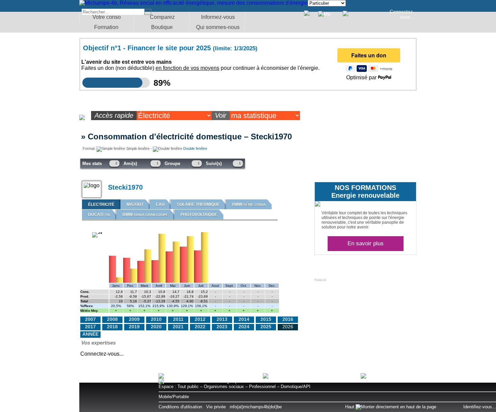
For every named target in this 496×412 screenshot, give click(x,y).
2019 (134, 326)
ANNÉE (90, 334)
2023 (222, 326)
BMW (249, 204)
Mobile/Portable (174, 396)
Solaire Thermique (198, 204)
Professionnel (262, 386)
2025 (265, 326)
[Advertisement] (365, 324)
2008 (112, 319)
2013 (222, 319)
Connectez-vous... (402, 14)
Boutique (162, 27)
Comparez (162, 17)
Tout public (188, 386)
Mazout (135, 204)
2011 (178, 319)
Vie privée (216, 406)
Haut (350, 406)
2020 (156, 326)
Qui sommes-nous (218, 27)
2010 (156, 319)
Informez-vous (218, 17)
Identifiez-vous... (479, 406)
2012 (200, 319)
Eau (160, 204)
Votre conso (106, 17)
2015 (265, 319)
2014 (244, 319)
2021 (178, 326)
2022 (200, 326)
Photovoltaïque (199, 214)
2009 (134, 319)
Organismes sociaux (224, 386)
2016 (287, 319)
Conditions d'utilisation (180, 406)
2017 (90, 326)
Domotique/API (295, 386)
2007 (90, 319)
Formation (106, 27)
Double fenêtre (195, 148)
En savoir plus (366, 243)
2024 (244, 326)
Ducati (99, 214)
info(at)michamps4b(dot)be (256, 406)
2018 (112, 326)
